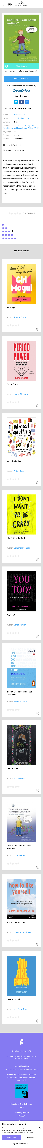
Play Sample (21, 66)
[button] (39, 4)
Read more (30, 1133)
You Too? (11, 615)
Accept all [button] (11, 1137)
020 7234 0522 (13, 1078)
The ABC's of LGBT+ (16, 769)
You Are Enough (13, 999)
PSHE (36, 128)
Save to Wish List (13, 145)
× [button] (40, 1123)
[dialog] (21, 1134)
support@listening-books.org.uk (26, 1079)
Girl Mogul (11, 307)
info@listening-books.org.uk (28, 1070)
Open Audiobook (21, 79)
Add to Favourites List (15, 150)
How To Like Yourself (16, 923)
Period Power (12, 384)
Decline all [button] (31, 1137)
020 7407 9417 (10, 1070)
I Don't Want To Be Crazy (18, 538)
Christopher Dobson (22, 118)
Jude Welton (19, 115)
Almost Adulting (14, 461)
